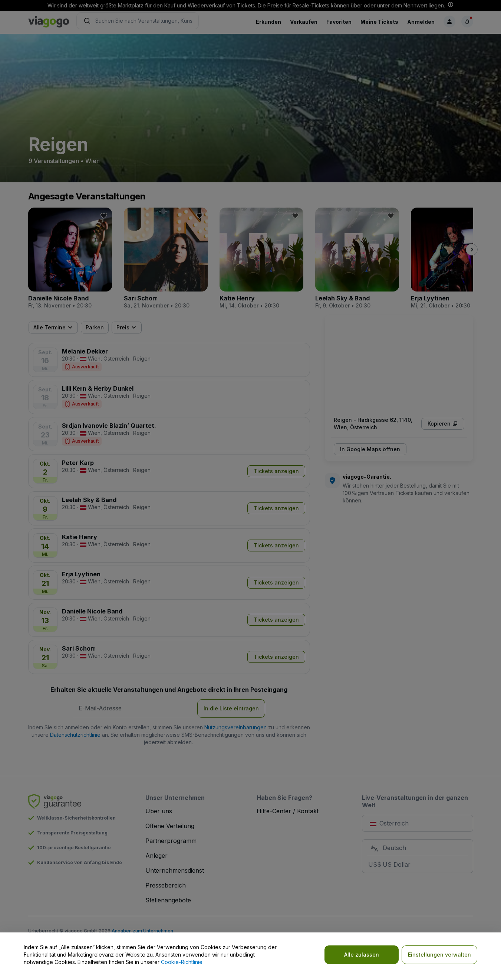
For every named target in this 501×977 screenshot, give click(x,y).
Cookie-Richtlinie (181, 962)
